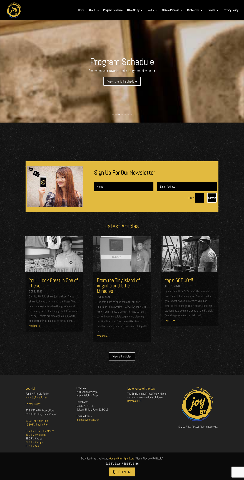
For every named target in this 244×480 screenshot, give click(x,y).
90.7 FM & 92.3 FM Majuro (40, 431)
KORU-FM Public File (37, 421)
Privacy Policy (230, 10)
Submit (212, 198)
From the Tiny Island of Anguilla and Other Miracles (118, 285)
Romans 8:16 (134, 401)
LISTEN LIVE (124, 472)
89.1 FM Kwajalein (36, 435)
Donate (211, 10)
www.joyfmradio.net (36, 397)
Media (151, 10)
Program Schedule (113, 10)
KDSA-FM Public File (37, 424)
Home (81, 10)
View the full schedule (122, 81)
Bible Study (133, 10)
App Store (129, 458)
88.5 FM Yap (32, 446)
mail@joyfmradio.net (87, 420)
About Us (94, 10)
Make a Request (170, 10)
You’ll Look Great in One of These (53, 283)
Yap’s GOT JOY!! (179, 280)
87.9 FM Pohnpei (34, 442)
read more (34, 326)
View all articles (122, 356)
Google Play (115, 458)
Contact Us (193, 10)
